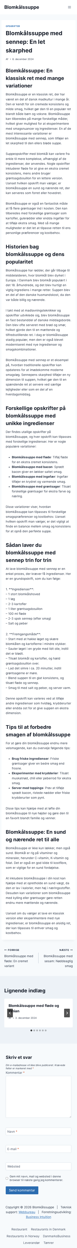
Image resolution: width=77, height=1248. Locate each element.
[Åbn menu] (69, 7)
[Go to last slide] (10, 1013)
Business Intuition (38, 1217)
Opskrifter (13, 26)
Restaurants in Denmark (48, 1229)
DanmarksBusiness (56, 1236)
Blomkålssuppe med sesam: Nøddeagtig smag (58, 958)
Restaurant (19, 1229)
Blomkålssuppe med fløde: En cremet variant (18, 958)
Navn (12, 1131)
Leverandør (31, 1243)
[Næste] (67, 1013)
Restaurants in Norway (23, 1236)
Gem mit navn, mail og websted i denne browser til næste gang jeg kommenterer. (36, 1178)
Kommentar (15, 1072)
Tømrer (49, 1243)
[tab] (31, 1030)
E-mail (13, 1149)
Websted (13, 1166)
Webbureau (27, 1212)
